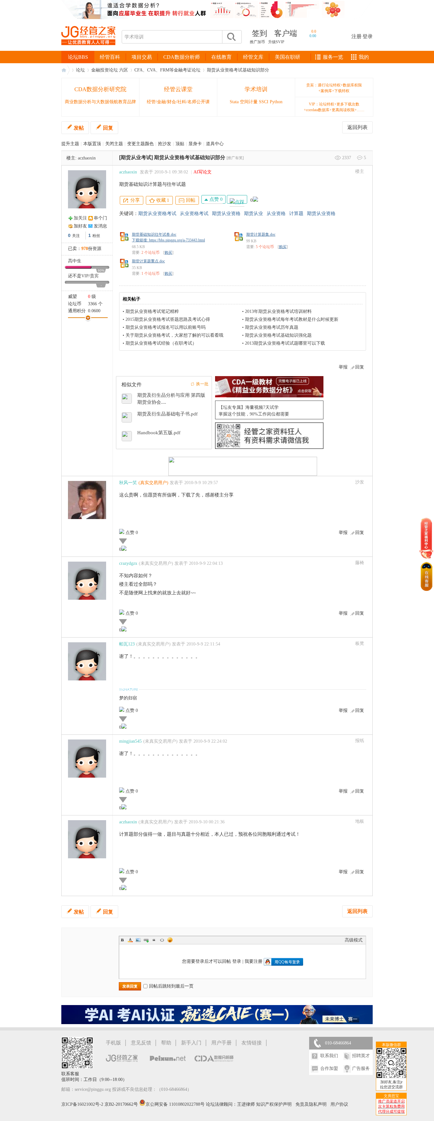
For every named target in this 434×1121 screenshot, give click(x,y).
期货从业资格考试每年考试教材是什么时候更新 (291, 319)
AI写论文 (202, 172)
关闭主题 (114, 143)
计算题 (296, 213)
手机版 (113, 1042)
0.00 (312, 36)
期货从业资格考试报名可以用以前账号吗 (165, 327)
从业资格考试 (194, 213)
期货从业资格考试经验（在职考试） (161, 343)
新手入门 (191, 1042)
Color (130, 940)
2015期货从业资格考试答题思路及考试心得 (167, 319)
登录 (368, 36)
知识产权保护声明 (274, 1104)
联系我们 (329, 1055)
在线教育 (221, 57)
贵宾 (94, 275)
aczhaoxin (87, 158)
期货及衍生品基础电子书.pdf (167, 413)
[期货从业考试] (136, 157)
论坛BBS (78, 57)
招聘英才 (361, 1055)
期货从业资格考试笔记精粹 (152, 311)
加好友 (80, 226)
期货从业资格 (226, 213)
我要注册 (253, 961)
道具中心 (215, 143)
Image (138, 940)
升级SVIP (276, 42)
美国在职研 (287, 57)
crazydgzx (128, 563)
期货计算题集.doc (260, 234)
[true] (231, 36)
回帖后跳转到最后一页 (171, 986)
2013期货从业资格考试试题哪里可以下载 (285, 343)
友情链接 (251, 1042)
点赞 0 (215, 199)
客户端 (285, 33)
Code (162, 940)
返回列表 (357, 127)
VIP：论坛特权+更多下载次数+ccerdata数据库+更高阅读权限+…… (334, 107)
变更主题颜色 (140, 143)
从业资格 (276, 213)
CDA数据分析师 (181, 57)
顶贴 (179, 143)
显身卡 (195, 143)
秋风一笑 (128, 482)
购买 (168, 252)
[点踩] (237, 199)
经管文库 (253, 57)
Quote (154, 940)
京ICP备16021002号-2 (82, 1104)
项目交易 (142, 57)
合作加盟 (329, 1068)
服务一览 (333, 57)
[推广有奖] (235, 158)
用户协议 (339, 1104)
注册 (356, 36)
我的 (364, 57)
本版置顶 (92, 143)
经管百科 (110, 57)
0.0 (313, 31)
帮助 (166, 1042)
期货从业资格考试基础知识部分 (238, 70)
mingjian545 (130, 741)
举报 (343, 367)
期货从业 (253, 213)
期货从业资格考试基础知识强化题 (278, 335)
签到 (259, 33)
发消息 (100, 226)
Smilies (170, 940)
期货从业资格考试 (157, 213)
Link (146, 940)
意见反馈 (141, 1042)
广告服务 (361, 1068)
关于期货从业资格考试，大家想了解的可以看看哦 (174, 335)
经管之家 (65, 70)
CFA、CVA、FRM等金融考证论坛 (167, 70)
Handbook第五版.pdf (158, 432)
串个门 (100, 218)
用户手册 (221, 1042)
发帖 (79, 128)
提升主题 (70, 143)
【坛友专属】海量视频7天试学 (249, 407)
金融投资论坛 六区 (109, 70)
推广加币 (257, 42)
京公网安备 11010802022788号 (176, 1104)
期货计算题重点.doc (148, 261)
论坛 (80, 70)
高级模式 (354, 940)
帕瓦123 (127, 644)
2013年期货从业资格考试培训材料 (278, 311)
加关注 (80, 218)
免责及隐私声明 (311, 1104)
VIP (85, 275)
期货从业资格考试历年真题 (271, 327)
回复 (108, 128)
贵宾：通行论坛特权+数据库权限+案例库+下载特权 (334, 88)
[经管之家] (88, 50)
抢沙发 (164, 143)
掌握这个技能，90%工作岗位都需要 (254, 414)
